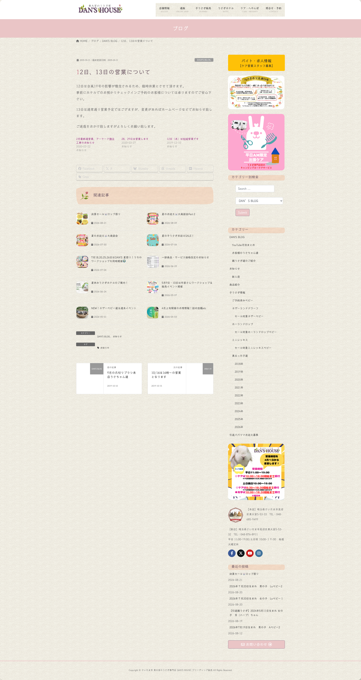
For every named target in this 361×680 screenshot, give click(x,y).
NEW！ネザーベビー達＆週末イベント (113, 308)
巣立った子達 (240, 355)
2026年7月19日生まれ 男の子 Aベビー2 (254, 627)
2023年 (239, 403)
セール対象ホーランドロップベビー (256, 332)
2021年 (239, 387)
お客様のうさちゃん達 (245, 253)
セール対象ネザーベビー (249, 316)
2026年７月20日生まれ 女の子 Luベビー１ (256, 598)
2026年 (239, 427)
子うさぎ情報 (237, 292)
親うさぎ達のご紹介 (244, 261)
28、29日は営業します (135, 139)
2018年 (239, 364)
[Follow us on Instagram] (259, 553)
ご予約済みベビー (242, 300)
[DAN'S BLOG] (89, 376)
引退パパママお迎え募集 (243, 435)
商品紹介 (234, 284)
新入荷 (236, 276)
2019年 (239, 371)
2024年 (239, 411)
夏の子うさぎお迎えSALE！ (178, 236)
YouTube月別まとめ (243, 245)
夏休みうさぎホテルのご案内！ (109, 283)
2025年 (239, 419)
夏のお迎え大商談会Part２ (179, 214)
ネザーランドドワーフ (245, 308)
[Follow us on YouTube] (250, 553)
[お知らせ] (199, 376)
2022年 (239, 395)
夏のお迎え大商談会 (104, 236)
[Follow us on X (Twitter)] (241, 553)
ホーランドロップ (242, 324)
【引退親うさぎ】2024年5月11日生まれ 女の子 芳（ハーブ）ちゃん (256, 612)
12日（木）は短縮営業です (183, 139)
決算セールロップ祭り (106, 214)
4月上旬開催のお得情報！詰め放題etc (184, 308)
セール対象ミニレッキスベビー (253, 348)
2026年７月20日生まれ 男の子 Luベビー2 (255, 586)
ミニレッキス (240, 340)
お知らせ (117, 336)
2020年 (239, 379)
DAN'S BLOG (204, 60)
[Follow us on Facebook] (232, 553)
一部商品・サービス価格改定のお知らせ (185, 257)
